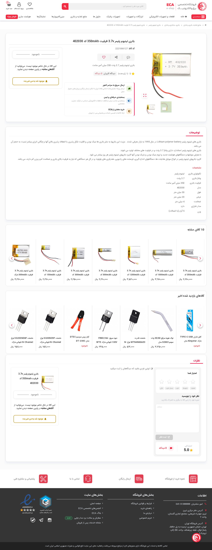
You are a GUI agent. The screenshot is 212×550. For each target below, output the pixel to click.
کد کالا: (132, 48)
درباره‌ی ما (147, 513)
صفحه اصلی (95, 503)
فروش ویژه (11, 16)
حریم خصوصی (145, 518)
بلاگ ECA (96, 513)
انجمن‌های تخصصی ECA (89, 508)
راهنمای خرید (146, 508)
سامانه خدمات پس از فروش (89, 523)
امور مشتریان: (189, 504)
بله (33, 520)
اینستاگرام (50, 520)
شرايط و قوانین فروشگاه (141, 503)
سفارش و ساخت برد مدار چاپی (87, 518)
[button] (200, 258)
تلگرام (41, 520)
